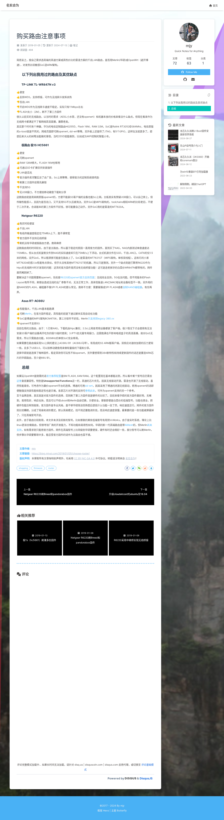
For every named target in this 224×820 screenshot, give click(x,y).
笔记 (75, 45)
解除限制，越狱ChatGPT (193, 184)
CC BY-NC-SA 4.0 (84, 458)
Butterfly (122, 810)
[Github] (185, 79)
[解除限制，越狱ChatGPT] (173, 186)
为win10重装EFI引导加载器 (194, 171)
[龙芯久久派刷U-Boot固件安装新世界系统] (173, 135)
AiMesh (129, 424)
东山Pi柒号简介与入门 (191, 145)
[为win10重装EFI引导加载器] (173, 174)
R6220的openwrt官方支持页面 (77, 277)
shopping (23, 468)
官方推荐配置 (53, 375)
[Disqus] (85, 625)
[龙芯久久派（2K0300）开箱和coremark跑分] (173, 161)
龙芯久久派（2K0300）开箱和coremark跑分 (194, 158)
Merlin (27, 313)
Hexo (106, 810)
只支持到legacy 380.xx (101, 318)
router (51, 468)
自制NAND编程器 (132, 287)
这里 (19, 380)
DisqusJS (146, 778)
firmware (38, 468)
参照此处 (90, 390)
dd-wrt (89, 385)
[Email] (193, 79)
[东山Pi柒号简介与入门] (173, 148)
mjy (34, 448)
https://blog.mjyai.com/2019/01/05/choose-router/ (61, 453)
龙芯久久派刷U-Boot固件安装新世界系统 (194, 133)
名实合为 (12, 5)
